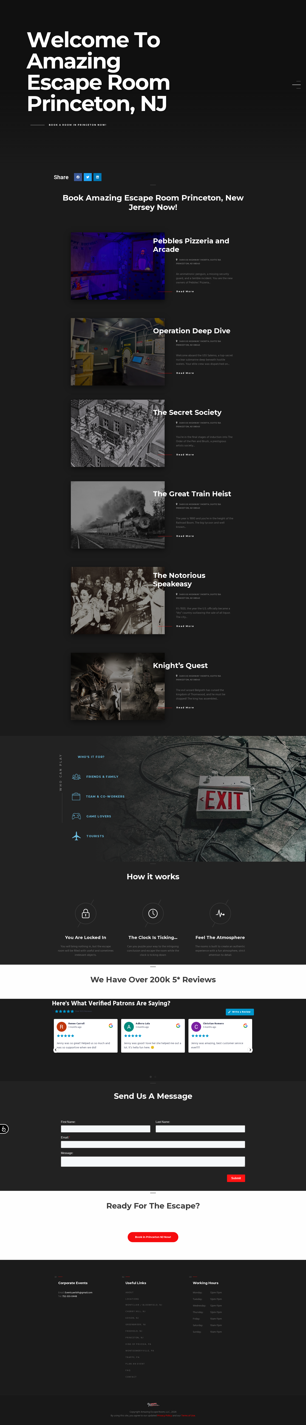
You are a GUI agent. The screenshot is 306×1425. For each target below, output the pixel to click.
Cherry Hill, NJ (136, 1311)
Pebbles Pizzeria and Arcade (191, 245)
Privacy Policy (164, 1416)
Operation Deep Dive (191, 330)
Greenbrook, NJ (136, 1324)
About (130, 1292)
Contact (131, 1377)
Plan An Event (135, 1364)
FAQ (128, 1370)
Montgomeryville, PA (140, 1351)
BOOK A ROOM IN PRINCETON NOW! (78, 125)
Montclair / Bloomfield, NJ (144, 1305)
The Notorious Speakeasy (179, 579)
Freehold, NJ (134, 1331)
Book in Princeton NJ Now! (153, 1237)
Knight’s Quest (180, 665)
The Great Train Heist (192, 493)
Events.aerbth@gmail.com (78, 1293)
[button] (78, 177)
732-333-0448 (69, 1296)
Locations (132, 1299)
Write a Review (241, 1012)
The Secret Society (187, 412)
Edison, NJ (132, 1318)
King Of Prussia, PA (138, 1344)
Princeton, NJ (134, 1338)
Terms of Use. (188, 1416)
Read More (185, 291)
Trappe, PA (133, 1357)
